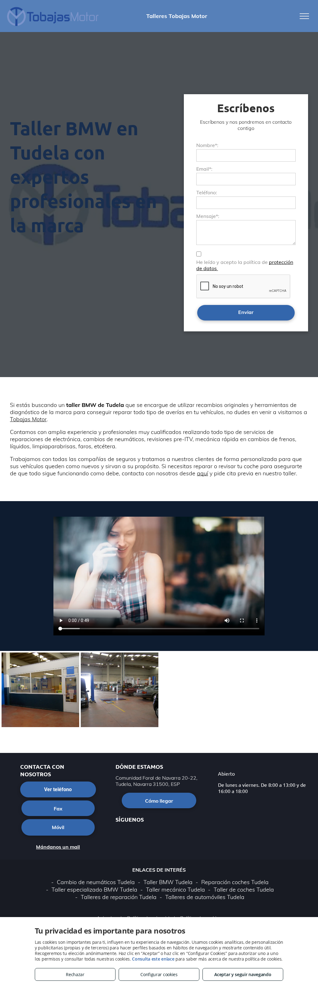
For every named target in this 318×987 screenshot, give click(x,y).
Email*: (204, 169)
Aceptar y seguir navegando (242, 974)
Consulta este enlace (153, 959)
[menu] (304, 16)
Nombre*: (207, 145)
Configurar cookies (159, 974)
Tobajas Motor (28, 419)
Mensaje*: (207, 216)
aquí (202, 473)
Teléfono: (206, 192)
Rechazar (75, 974)
